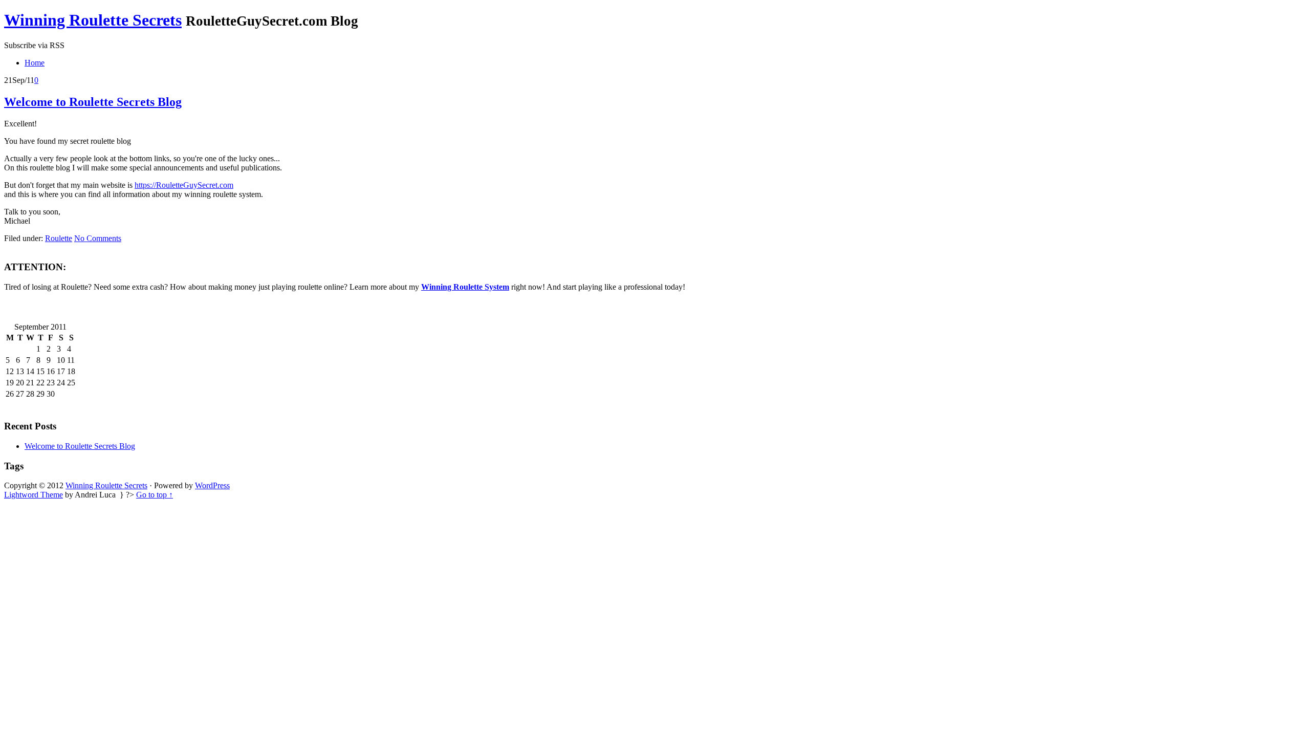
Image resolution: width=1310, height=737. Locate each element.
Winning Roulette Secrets (93, 20)
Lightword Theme (33, 494)
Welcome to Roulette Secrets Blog (93, 102)
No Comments (97, 238)
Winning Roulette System (465, 287)
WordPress (212, 485)
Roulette (58, 238)
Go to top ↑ (154, 494)
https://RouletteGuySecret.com (184, 185)
